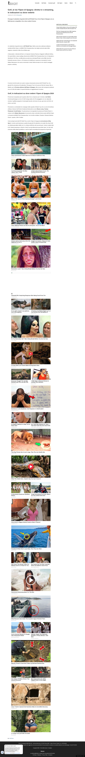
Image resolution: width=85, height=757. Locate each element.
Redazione (39, 754)
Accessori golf (51, 3)
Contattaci (50, 747)
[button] (75, 3)
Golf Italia (44, 3)
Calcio (66, 3)
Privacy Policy (45, 754)
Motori (71, 3)
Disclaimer (50, 754)
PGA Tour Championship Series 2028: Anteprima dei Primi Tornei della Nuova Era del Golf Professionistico (66, 32)
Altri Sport (59, 3)
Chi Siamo (35, 754)
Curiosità (37, 3)
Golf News (11, 738)
